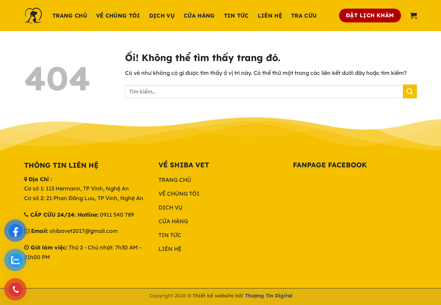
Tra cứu (304, 15)
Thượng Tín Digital (268, 296)
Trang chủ (69, 15)
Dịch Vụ (162, 15)
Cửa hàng (199, 15)
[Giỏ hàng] (413, 15)
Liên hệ (270, 15)
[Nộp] (410, 91)
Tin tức (236, 15)
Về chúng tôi (118, 15)
